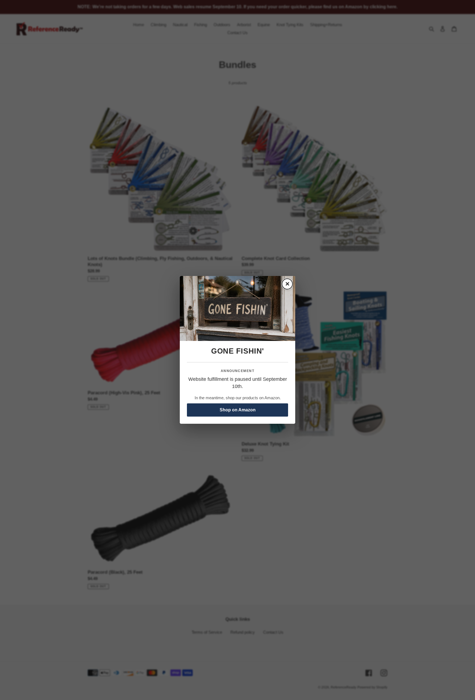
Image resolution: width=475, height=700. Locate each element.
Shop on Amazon (238, 410)
